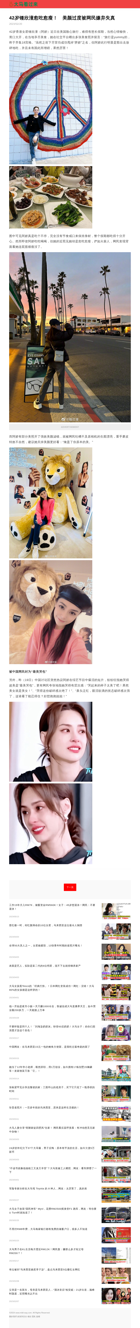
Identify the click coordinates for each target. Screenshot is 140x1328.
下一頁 (70, 887)
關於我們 (13, 1316)
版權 (38, 1316)
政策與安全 (22, 1316)
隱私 (34, 1316)
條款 (29, 1316)
